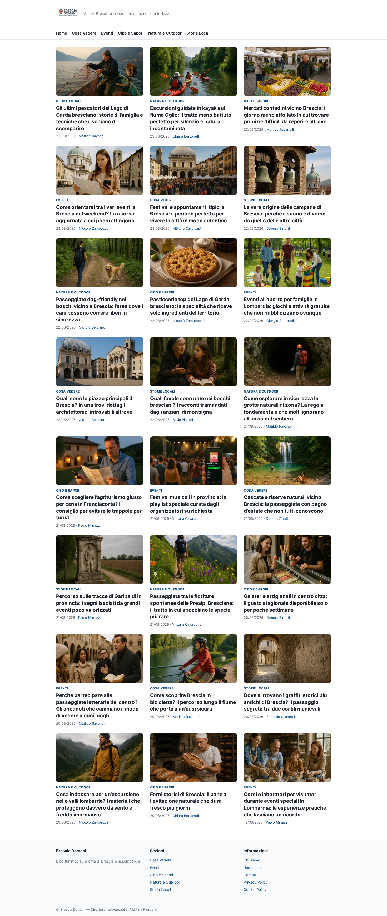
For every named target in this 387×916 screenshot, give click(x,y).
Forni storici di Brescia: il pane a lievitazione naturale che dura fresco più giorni (188, 801)
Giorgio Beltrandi (92, 327)
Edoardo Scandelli (281, 716)
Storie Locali (198, 33)
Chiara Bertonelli (186, 136)
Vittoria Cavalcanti (187, 228)
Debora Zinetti (278, 228)
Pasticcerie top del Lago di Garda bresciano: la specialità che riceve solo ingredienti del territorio (191, 306)
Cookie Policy (255, 889)
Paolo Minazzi (89, 525)
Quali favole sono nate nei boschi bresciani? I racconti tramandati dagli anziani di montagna (190, 405)
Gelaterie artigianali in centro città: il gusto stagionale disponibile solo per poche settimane (286, 603)
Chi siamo (252, 860)
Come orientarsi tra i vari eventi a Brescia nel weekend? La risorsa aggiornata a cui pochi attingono (96, 214)
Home (61, 33)
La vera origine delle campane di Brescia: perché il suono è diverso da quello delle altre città (285, 214)
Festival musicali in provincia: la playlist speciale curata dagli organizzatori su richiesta (188, 504)
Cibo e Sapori (130, 33)
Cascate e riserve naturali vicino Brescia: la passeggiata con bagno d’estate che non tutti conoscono (285, 504)
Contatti (250, 875)
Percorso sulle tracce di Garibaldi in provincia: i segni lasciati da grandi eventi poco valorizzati (99, 603)
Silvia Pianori (183, 420)
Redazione (253, 867)
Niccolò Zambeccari (95, 228)
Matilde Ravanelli (92, 136)
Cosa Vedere (84, 33)
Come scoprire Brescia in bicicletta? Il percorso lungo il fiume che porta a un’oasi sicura (193, 702)
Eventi (107, 33)
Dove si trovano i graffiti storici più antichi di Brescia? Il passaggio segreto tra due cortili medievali (285, 702)
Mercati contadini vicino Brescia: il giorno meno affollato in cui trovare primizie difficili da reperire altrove (286, 115)
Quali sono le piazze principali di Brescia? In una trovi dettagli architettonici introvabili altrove (95, 405)
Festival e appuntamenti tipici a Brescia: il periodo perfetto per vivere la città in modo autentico (188, 214)
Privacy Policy (256, 882)
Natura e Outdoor (165, 33)
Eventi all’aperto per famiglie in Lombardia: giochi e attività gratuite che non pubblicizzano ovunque (287, 306)
